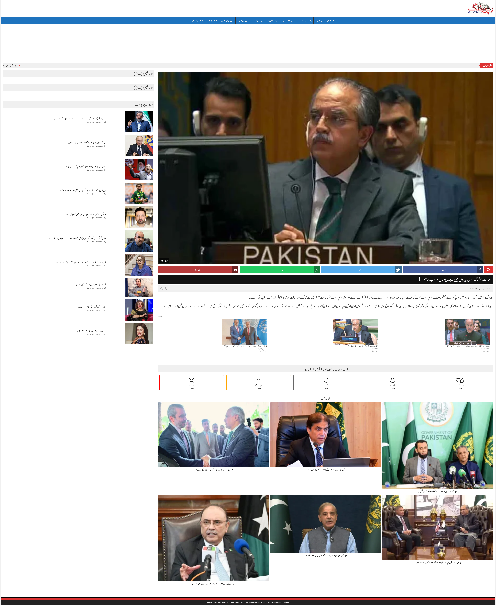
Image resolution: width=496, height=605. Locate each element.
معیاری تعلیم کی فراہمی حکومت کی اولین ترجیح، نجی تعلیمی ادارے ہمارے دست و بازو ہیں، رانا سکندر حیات (77, 238)
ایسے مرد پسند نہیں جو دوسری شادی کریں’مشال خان (91, 331)
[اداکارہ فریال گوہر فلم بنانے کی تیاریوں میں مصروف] (139, 309)
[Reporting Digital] (474, 8)
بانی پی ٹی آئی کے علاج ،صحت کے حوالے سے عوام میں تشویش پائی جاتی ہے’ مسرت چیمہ (81, 262)
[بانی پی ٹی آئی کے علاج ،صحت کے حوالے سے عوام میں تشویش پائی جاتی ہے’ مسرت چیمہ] (139, 265)
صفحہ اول (330, 20)
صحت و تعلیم (212, 20)
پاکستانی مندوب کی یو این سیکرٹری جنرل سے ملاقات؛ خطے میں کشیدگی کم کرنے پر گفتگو (245, 346)
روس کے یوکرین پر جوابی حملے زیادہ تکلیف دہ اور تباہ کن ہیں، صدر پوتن (87, 142)
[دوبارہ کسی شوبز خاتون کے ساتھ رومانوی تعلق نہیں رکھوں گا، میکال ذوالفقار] (139, 217)
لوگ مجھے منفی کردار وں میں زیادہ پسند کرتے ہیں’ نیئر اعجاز (91, 284)
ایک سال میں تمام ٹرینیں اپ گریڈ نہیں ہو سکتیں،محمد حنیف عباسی (326, 470)
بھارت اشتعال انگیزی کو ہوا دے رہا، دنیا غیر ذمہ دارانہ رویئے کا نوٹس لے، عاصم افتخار (468, 346)
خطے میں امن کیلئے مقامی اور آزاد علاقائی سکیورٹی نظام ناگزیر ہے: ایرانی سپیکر (85, 166)
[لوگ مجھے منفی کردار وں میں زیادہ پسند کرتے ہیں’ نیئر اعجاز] (139, 287)
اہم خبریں (319, 20)
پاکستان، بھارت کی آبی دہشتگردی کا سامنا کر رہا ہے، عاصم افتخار (362, 346)
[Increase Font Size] (165, 288)
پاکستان (308, 20)
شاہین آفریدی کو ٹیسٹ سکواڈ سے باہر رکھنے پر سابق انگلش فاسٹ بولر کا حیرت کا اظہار (83, 190)
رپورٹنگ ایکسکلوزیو (276, 20)
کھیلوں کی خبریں (244, 20)
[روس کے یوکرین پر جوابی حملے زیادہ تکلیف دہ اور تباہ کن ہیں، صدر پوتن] (139, 145)
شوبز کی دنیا (259, 20)
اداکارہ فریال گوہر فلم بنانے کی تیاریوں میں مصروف (92, 307)
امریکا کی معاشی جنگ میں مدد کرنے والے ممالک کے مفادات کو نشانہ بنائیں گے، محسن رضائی (80, 118)
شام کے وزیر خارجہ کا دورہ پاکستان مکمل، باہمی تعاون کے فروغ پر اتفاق (213, 470)
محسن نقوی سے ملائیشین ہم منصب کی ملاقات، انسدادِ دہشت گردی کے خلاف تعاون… (437, 562)
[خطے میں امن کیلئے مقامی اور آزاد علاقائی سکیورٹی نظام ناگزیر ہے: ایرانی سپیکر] (139, 169)
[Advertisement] (248, 43)
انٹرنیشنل (294, 20)
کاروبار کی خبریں (227, 20)
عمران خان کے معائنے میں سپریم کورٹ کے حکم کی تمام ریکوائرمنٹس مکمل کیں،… (438, 491)
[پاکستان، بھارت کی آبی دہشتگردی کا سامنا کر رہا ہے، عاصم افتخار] (323, 332)
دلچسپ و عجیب (197, 20)
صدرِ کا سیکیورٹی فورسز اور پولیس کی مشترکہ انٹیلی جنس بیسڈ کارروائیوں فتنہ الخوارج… (213, 584)
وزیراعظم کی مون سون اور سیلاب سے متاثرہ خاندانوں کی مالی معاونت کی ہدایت (325, 555)
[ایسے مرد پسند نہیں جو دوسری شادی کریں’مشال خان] (139, 333)
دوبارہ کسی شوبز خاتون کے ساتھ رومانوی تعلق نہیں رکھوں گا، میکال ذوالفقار (86, 214)
